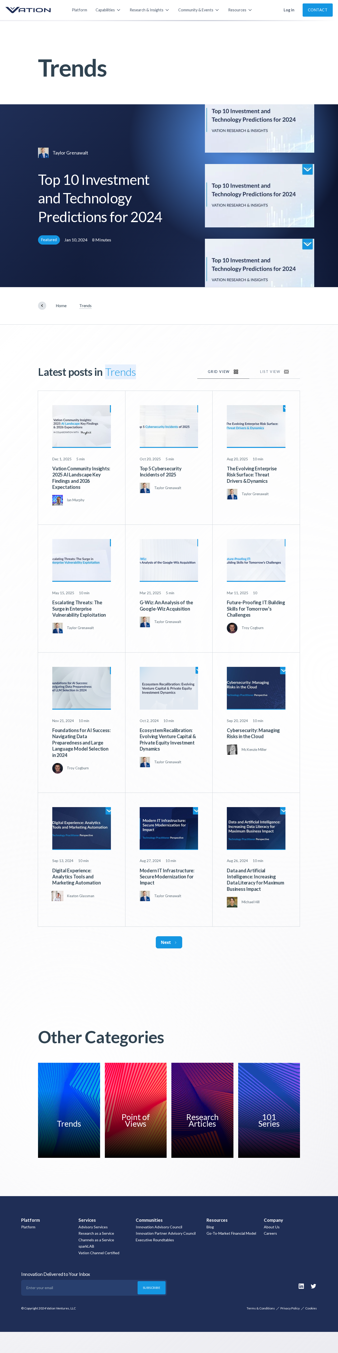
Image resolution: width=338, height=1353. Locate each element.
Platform (79, 10)
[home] (33, 10)
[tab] (223, 372)
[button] (108, 10)
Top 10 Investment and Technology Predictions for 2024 (100, 198)
